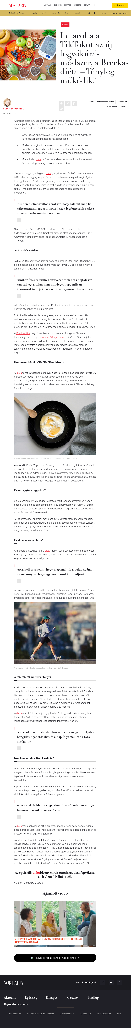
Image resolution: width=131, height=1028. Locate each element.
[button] (99, 5)
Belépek (114, 13)
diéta (92, 102)
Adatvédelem (67, 1014)
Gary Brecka (112, 107)
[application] (55, 924)
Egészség (58, 5)
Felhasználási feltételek (41, 1014)
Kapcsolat (85, 1014)
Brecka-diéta (23, 333)
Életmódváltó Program (17, 13)
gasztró (77, 13)
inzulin (124, 107)
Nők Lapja (17, 5)
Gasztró (77, 5)
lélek (67, 13)
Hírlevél (103, 13)
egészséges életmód (105, 102)
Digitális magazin (16, 1004)
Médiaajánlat (104, 1014)
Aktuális (47, 5)
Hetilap (87, 5)
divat (44, 13)
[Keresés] (89, 13)
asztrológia (56, 13)
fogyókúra (122, 102)
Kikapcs (67, 5)
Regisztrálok (123, 13)
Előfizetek (120, 5)
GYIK (119, 1014)
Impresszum (15, 1014)
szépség (34, 13)
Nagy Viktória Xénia (14, 109)
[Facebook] (94, 13)
